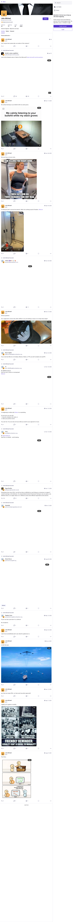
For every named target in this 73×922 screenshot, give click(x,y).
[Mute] (6, 249)
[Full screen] (22, 249)
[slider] (12, 247)
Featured (12, 31)
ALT (49, 92)
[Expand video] (19, 249)
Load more (26, 805)
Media (7, 31)
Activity (3, 31)
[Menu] (50, 18)
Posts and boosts (5, 35)
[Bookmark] (38, 46)
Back (4, 1)
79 (8, 26)
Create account (63, 26)
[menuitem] (12, 231)
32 (1, 26)
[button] (12, 231)
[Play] (3, 249)
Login (63, 29)
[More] (51, 46)
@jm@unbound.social (5, 20)
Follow (45, 18)
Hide (49, 60)
